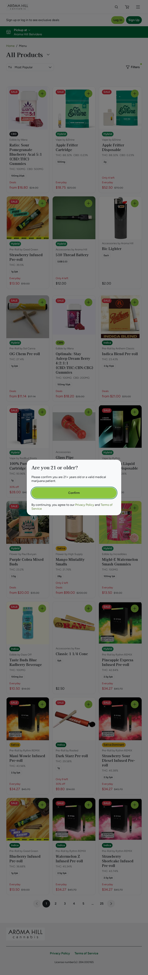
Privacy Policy (84, 505)
